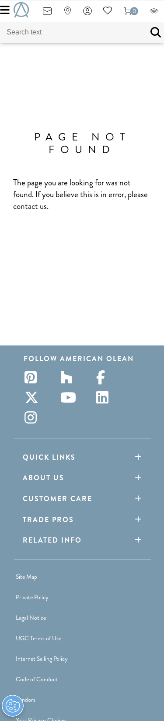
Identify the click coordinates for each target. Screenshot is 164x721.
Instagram (33, 417)
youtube (69, 397)
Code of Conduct (37, 679)
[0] (127, 14)
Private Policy (32, 597)
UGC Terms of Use (38, 638)
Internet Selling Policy (42, 658)
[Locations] (67, 14)
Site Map (26, 576)
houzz (69, 377)
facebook (105, 377)
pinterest (33, 377)
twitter (33, 397)
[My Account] (87, 14)
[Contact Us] (47, 14)
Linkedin (105, 397)
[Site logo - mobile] (21, 9)
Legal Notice (31, 617)
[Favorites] (107, 14)
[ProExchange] (154, 14)
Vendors (25, 699)
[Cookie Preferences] (13, 706)
